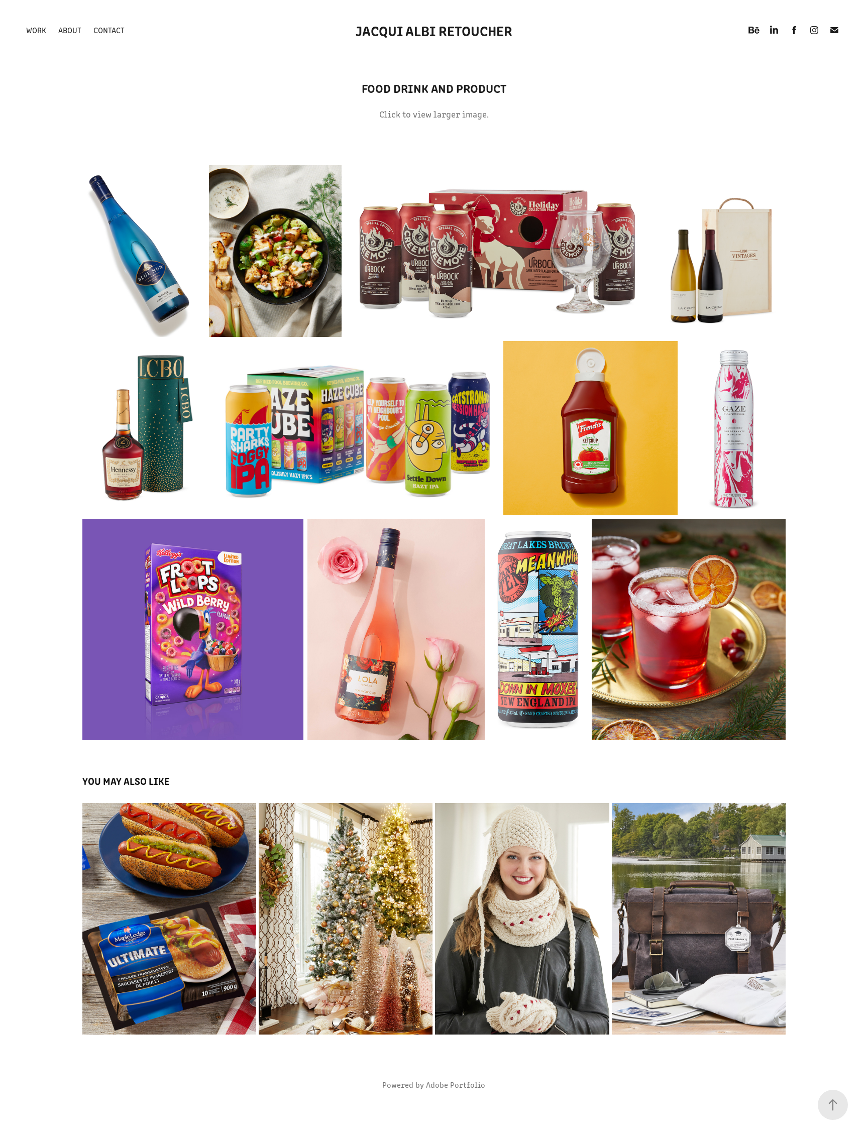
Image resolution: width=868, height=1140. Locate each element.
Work (36, 30)
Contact (109, 30)
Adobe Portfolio (455, 1084)
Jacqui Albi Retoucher (434, 30)
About (69, 30)
